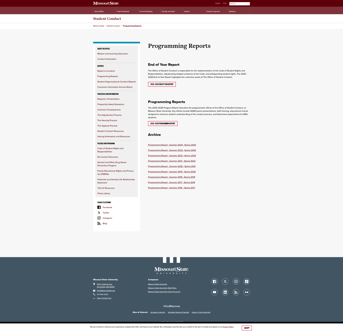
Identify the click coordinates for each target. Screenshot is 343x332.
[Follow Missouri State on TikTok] (246, 281)
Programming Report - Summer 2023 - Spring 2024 (172, 150)
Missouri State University (157, 284)
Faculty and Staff (168, 11)
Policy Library (103, 193)
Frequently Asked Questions (110, 104)
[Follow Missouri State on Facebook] (214, 281)
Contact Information (106, 58)
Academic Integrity (157, 312)
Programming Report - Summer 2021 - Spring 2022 (171, 160)
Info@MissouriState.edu (106, 290)
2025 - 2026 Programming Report (162, 123)
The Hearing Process (107, 120)
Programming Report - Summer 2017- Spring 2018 (171, 182)
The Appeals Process (107, 125)
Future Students (123, 11)
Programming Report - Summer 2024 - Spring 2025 (172, 144)
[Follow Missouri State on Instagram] (236, 281)
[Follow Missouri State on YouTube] (214, 292)
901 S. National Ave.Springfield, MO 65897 (106, 285)
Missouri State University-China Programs (164, 291)
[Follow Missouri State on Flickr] (246, 292)
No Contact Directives (107, 156)
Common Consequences (109, 109)
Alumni (187, 11)
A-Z (224, 3)
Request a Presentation (108, 98)
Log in (217, 3)
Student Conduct (107, 18)
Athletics (232, 11)
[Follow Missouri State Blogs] (236, 292)
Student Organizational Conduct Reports (116, 81)
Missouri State (98, 26)
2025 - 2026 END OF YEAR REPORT (161, 84)
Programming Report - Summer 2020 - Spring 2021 (172, 166)
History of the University (201, 312)
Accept (246, 328)
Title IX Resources (105, 187)
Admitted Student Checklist (178, 312)
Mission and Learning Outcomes (112, 53)
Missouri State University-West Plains (162, 288)
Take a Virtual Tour (104, 298)
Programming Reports (107, 76)
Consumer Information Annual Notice (115, 86)
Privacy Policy (228, 327)
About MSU (99, 11)
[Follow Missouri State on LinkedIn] (225, 292)
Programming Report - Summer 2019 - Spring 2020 (172, 171)
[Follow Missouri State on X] (225, 281)
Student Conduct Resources (110, 131)
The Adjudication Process (109, 114)
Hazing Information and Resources (113, 136)
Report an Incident (106, 70)
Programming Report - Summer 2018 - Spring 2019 (171, 177)
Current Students (145, 11)
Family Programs (213, 11)
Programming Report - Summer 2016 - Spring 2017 (171, 187)
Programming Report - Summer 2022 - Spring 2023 (172, 155)
